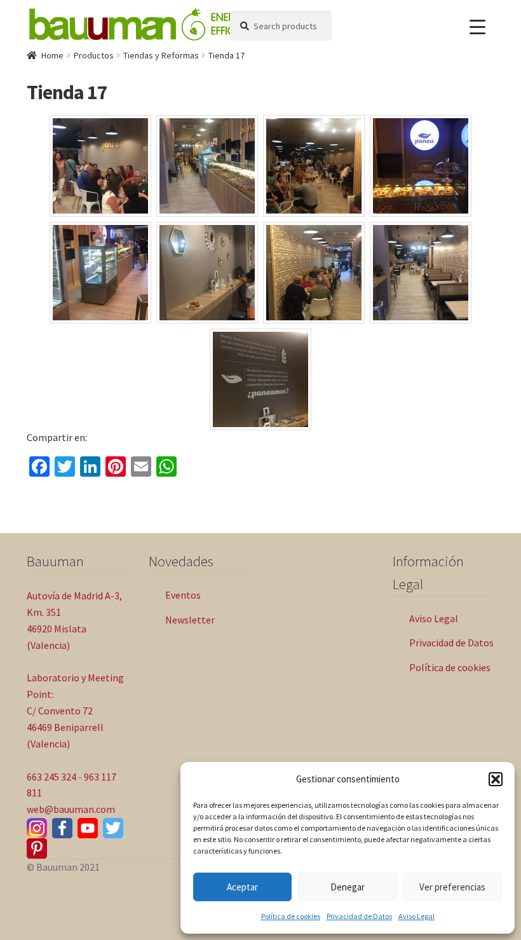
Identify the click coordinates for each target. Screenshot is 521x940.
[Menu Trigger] (477, 27)
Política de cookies (290, 916)
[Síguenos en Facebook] (62, 828)
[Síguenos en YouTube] (88, 828)
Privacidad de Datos (359, 916)
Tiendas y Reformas (161, 55)
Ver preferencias (452, 887)
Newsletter (190, 619)
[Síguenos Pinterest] (37, 848)
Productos (94, 55)
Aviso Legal (416, 916)
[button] (495, 779)
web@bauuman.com (71, 809)
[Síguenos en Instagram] (37, 828)
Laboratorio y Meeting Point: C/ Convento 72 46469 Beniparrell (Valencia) (75, 710)
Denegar (347, 887)
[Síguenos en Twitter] (113, 828)
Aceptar (242, 887)
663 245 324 (51, 776)
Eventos (183, 595)
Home (52, 55)
